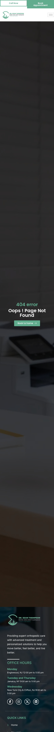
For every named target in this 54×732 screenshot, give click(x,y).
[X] (27, 702)
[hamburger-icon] (51, 15)
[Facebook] (10, 702)
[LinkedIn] (36, 702)
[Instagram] (19, 702)
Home (14, 724)
